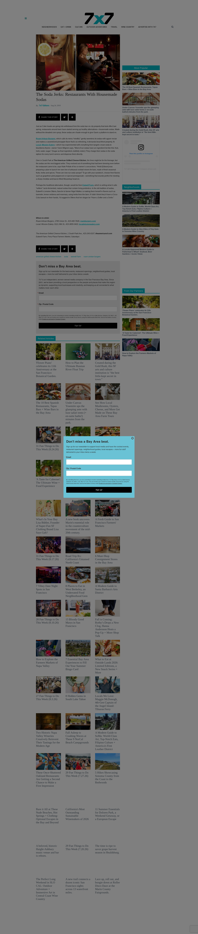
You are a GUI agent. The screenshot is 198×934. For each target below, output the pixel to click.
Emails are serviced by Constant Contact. (110, 483)
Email (68, 457)
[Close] (132, 438)
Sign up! (99, 490)
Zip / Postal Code (73, 468)
